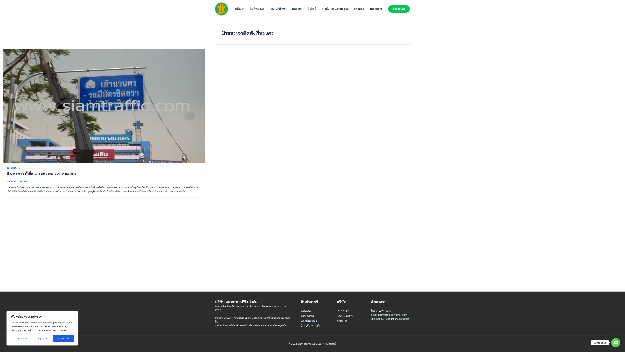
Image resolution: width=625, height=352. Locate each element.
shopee (359, 9)
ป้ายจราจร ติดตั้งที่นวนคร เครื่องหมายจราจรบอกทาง (41, 174)
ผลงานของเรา (345, 316)
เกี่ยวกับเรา (343, 311)
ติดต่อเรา (297, 9)
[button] (399, 9)
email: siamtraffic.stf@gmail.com (389, 314)
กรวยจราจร (307, 316)
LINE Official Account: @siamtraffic (390, 318)
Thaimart (376, 9)
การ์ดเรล (306, 311)
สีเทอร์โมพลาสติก (311, 325)
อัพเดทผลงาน (13, 167)
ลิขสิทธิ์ (312, 9)
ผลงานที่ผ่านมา (278, 9)
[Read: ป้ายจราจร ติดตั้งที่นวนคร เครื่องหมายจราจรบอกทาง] (104, 105)
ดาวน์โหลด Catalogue (335, 9)
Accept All (63, 338)
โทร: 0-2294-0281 (381, 310)
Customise (21, 338)
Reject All (42, 338)
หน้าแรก (239, 9)
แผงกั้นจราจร (309, 321)
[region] (42, 328)
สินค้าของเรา (257, 9)
